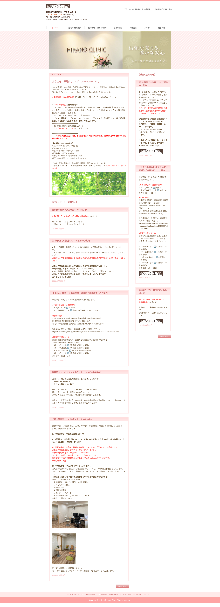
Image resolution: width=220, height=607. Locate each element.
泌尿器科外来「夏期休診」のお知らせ (69, 210)
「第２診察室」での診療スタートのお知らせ (72, 419)
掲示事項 (161, 28)
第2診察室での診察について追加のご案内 (153, 83)
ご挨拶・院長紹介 (74, 28)
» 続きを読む (122, 586)
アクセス (147, 28)
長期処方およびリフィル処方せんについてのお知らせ (76, 372)
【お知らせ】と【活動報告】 (64, 202)
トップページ (55, 28)
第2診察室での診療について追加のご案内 (71, 241)
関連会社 (133, 28)
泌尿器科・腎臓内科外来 (97, 28)
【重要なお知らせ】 (147, 74)
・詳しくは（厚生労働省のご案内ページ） (71, 115)
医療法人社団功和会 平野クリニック (58, 6)
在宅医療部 (118, 28)
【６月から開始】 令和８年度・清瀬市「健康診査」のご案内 (80, 293)
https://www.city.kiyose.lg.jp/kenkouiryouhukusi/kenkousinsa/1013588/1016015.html (85, 332)
